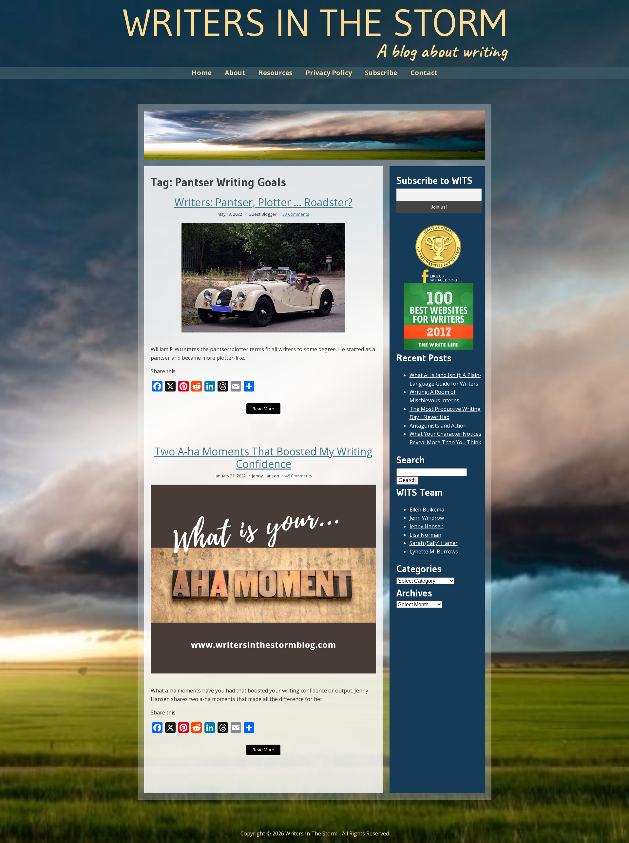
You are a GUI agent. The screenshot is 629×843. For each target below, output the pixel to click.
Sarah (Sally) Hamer (434, 543)
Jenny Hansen (427, 526)
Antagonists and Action (438, 425)
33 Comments (295, 214)
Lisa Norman (425, 534)
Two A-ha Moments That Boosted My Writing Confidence (263, 458)
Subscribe (381, 72)
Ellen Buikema (427, 509)
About (235, 72)
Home (202, 72)
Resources (275, 72)
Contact (424, 72)
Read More (263, 408)
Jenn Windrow (427, 517)
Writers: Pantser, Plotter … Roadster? (263, 202)
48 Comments (298, 476)
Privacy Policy (329, 72)
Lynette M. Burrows (434, 551)
